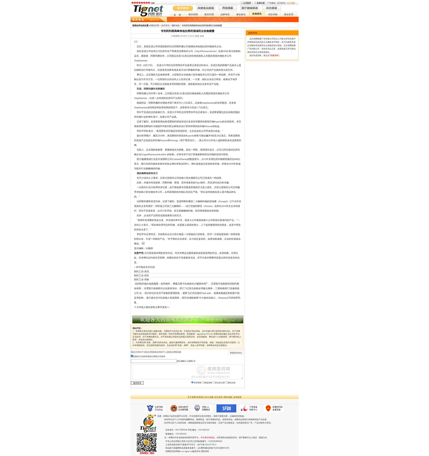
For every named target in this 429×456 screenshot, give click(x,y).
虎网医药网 (154, 25)
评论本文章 (220, 383)
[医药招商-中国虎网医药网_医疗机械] (294, 6)
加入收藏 (209, 397)
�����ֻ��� (140, 3)
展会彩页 (288, 14)
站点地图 (291, 3)
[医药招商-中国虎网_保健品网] (291, 6)
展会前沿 (241, 14)
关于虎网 (192, 397)
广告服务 (271, 3)
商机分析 (232, 383)
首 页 (177, 15)
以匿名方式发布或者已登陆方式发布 (149, 356)
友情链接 (237, 397)
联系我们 (200, 397)
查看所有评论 (236, 353)
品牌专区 (225, 14)
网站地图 (228, 397)
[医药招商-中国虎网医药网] (289, 6)
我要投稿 (274, 55)
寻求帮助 (197, 383)
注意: (159, 416)
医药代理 (209, 14)
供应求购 (273, 14)
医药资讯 (165, 25)
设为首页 (281, 3)
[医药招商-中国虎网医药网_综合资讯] (297, 6)
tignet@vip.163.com (205, 334)
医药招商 (193, 14)
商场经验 (208, 383)
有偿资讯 (257, 14)
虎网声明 (252, 33)
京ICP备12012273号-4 (206, 444)
